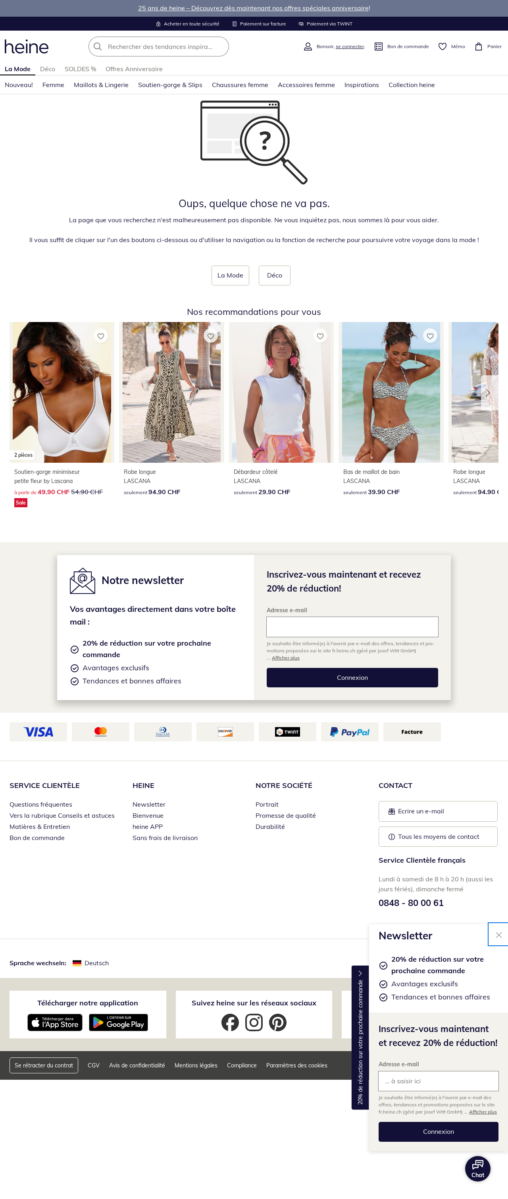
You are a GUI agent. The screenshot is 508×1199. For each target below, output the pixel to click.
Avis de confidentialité (137, 1065)
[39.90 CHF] (391, 392)
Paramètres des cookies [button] (296, 1065)
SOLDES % (80, 69)
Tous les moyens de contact (438, 836)
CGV (94, 1065)
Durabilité (270, 826)
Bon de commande (37, 838)
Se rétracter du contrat (44, 1065)
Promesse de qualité (286, 815)
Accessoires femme (306, 85)
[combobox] (176, 46)
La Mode (18, 69)
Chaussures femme (240, 85)
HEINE (143, 785)
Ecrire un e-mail (433, 813)
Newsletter (149, 804)
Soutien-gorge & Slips (170, 85)
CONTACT (395, 785)
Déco (47, 69)
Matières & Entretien (40, 826)
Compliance (242, 1065)
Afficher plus (483, 1112)
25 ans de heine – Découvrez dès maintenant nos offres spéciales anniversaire (253, 8)
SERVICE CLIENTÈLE (45, 785)
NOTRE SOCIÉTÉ (284, 785)
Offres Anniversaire (134, 69)
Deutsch (97, 963)
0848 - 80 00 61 (411, 902)
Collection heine (412, 85)
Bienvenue (148, 815)
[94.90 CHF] (171, 392)
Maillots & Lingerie (101, 85)
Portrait (267, 804)
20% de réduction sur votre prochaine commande (360, 1042)
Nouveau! (19, 85)
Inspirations (361, 85)
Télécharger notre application (87, 1002)
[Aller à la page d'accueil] (26, 46)
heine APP (148, 826)
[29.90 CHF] (281, 392)
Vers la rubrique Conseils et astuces (62, 815)
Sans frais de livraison (165, 838)
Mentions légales (196, 1065)
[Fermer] (499, 934)
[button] (489, 392)
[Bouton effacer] (220, 46)
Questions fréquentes (41, 804)
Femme (53, 85)
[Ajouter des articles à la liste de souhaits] (101, 335)
